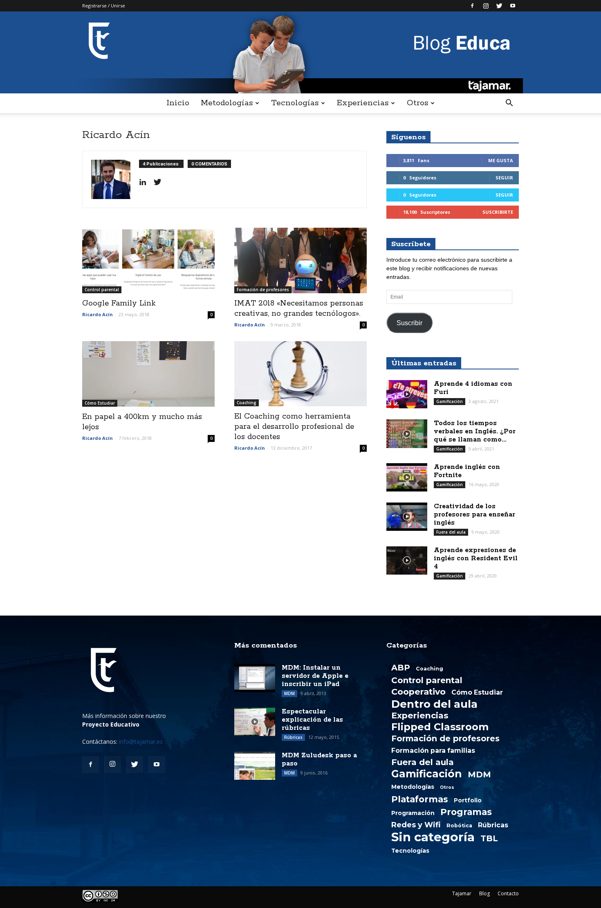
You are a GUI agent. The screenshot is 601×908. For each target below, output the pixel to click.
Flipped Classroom (440, 727)
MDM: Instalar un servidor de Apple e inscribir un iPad (315, 675)
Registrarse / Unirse (103, 5)
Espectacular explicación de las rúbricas (312, 719)
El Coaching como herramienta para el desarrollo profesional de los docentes (294, 427)
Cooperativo (418, 691)
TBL (489, 838)
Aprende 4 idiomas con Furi (473, 388)
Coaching (246, 402)
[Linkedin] (145, 183)
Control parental (102, 289)
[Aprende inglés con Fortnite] (406, 477)
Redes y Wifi (416, 825)
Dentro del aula (434, 704)
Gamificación (449, 401)
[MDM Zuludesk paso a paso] (254, 766)
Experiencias (362, 103)
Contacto (508, 893)
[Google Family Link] (148, 260)
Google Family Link (119, 303)
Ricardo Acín (97, 314)
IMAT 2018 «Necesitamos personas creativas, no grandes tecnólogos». (298, 309)
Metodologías (227, 103)
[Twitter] (499, 5)
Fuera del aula (451, 532)
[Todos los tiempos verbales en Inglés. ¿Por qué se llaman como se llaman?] (406, 433)
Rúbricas (293, 737)
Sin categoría (433, 837)
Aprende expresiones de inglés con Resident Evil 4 (476, 558)
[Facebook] (472, 5)
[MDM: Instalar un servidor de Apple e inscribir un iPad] (254, 678)
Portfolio (468, 800)
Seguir (504, 177)
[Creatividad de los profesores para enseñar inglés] (406, 517)
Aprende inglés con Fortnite (467, 471)
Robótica (459, 825)
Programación (413, 813)
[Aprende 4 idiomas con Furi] (406, 394)
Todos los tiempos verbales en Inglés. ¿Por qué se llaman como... (475, 431)
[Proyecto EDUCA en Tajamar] (300, 52)
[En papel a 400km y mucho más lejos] (148, 374)
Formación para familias (433, 750)
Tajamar (461, 893)
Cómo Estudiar (100, 403)
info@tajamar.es (141, 741)
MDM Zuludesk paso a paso (319, 759)
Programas (466, 811)
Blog (484, 893)
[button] (509, 103)
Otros (417, 103)
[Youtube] (513, 5)
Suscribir (409, 322)
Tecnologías (294, 103)
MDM (289, 693)
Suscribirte (497, 212)
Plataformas (419, 799)
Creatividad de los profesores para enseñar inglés (474, 514)
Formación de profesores (263, 289)
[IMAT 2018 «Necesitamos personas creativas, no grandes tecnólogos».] (300, 260)
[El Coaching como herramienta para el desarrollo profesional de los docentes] (300, 373)
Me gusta (500, 160)
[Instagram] (486, 5)
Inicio (177, 103)
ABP (400, 667)
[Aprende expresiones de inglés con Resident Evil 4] (406, 560)
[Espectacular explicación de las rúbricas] (254, 722)
